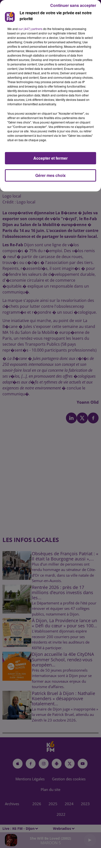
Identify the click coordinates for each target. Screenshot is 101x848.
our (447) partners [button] (30, 29)
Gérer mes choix (50, 175)
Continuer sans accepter (73, 5)
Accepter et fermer (50, 158)
